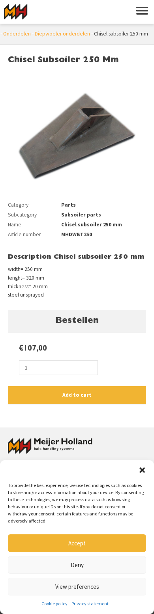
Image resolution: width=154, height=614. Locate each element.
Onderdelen (17, 33)
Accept (77, 543)
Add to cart (77, 395)
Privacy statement (90, 604)
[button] (142, 470)
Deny (77, 565)
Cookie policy (54, 604)
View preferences (77, 586)
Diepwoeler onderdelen (62, 33)
